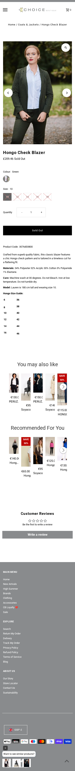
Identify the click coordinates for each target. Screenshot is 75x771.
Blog (5, 661)
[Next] (66, 93)
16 (37, 196)
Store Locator (10, 683)
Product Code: (10, 246)
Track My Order (11, 642)
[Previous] (8, 93)
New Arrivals (10, 584)
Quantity (7, 212)
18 (47, 196)
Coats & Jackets (28, 24)
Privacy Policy (10, 647)
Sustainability (10, 692)
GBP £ (18, 729)
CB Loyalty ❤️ (10, 607)
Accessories (10, 602)
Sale (5, 612)
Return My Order (12, 633)
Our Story (8, 678)
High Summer (10, 588)
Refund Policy (10, 652)
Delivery (7, 638)
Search (7, 629)
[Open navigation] (9, 10)
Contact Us (9, 687)
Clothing (7, 598)
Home (11, 24)
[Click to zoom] (65, 47)
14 (27, 196)
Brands (7, 593)
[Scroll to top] (66, 761)
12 (17, 196)
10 (7, 196)
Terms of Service (12, 656)
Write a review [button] (38, 534)
